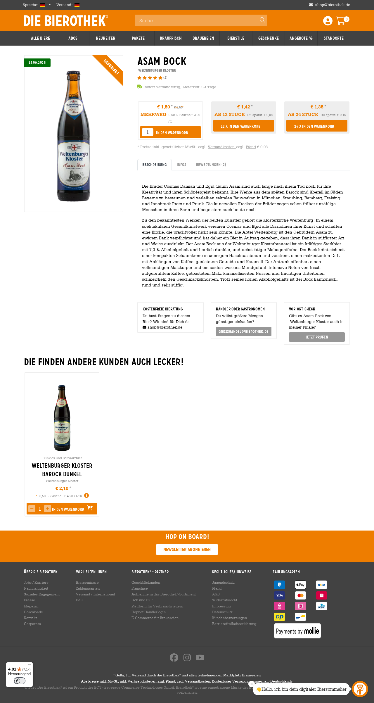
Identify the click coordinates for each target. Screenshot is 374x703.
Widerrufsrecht (224, 600)
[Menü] (29, 665)
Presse (29, 600)
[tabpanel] (243, 234)
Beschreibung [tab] (154, 164)
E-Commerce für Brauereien (155, 618)
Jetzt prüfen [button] (317, 337)
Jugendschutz (223, 582)
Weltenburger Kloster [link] (156, 70)
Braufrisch (171, 38)
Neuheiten (105, 38)
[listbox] (147, 132)
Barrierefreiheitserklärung (234, 623)
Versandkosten (222, 147)
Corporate (32, 623)
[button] (170, 132)
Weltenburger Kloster (62, 481)
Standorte (334, 38)
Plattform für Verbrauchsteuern (157, 606)
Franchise (139, 588)
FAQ (79, 600)
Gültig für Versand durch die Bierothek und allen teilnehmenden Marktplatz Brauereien (187, 675)
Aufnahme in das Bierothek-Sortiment (163, 594)
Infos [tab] (181, 164)
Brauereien (203, 38)
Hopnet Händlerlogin (148, 612)
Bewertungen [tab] (211, 164)
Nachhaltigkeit (36, 588)
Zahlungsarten (88, 588)
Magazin (31, 606)
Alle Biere (40, 38)
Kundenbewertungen (229, 618)
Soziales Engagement (42, 594)
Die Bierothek (66, 20)
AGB (216, 594)
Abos (72, 38)
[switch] (19, 680)
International (104, 594)
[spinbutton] (39, 509)
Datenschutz (222, 612)
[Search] (260, 20)
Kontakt (30, 618)
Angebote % (301, 38)
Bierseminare (87, 582)
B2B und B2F (142, 600)
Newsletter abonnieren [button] (187, 549)
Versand (83, 594)
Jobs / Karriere (36, 582)
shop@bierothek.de (332, 5)
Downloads (33, 612)
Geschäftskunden (145, 582)
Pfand (251, 147)
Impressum (221, 606)
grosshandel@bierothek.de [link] (244, 331)
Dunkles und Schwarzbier (62, 458)
